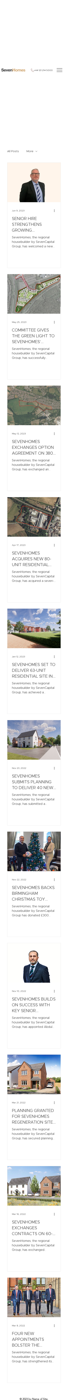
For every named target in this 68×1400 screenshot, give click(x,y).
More (29, 151)
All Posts (13, 151)
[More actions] (55, 210)
